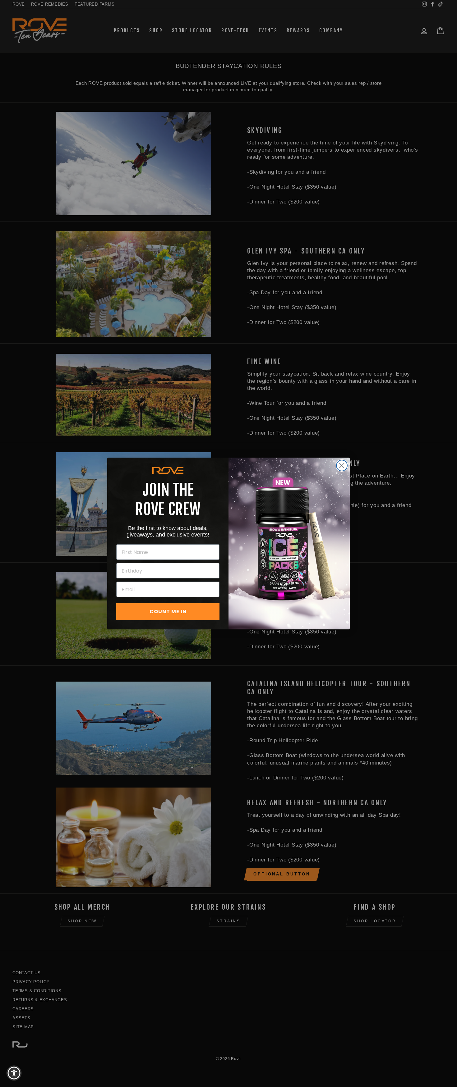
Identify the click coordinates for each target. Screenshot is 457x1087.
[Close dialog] (341, 465)
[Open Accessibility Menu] (14, 1073)
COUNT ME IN (168, 611)
